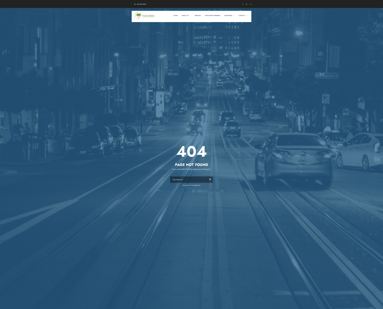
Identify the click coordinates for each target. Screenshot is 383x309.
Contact (242, 15)
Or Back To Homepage (191, 185)
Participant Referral (212, 15)
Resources (228, 15)
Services (198, 15)
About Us (185, 15)
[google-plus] (247, 4)
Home (176, 15)
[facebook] (242, 4)
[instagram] (250, 4)
